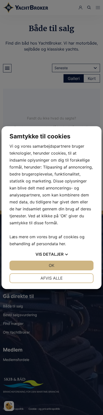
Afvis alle (51, 278)
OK (51, 265)
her (62, 243)
